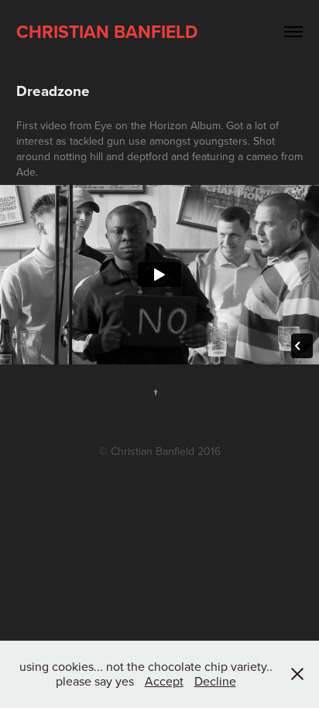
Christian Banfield (107, 31)
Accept (164, 680)
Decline (215, 680)
